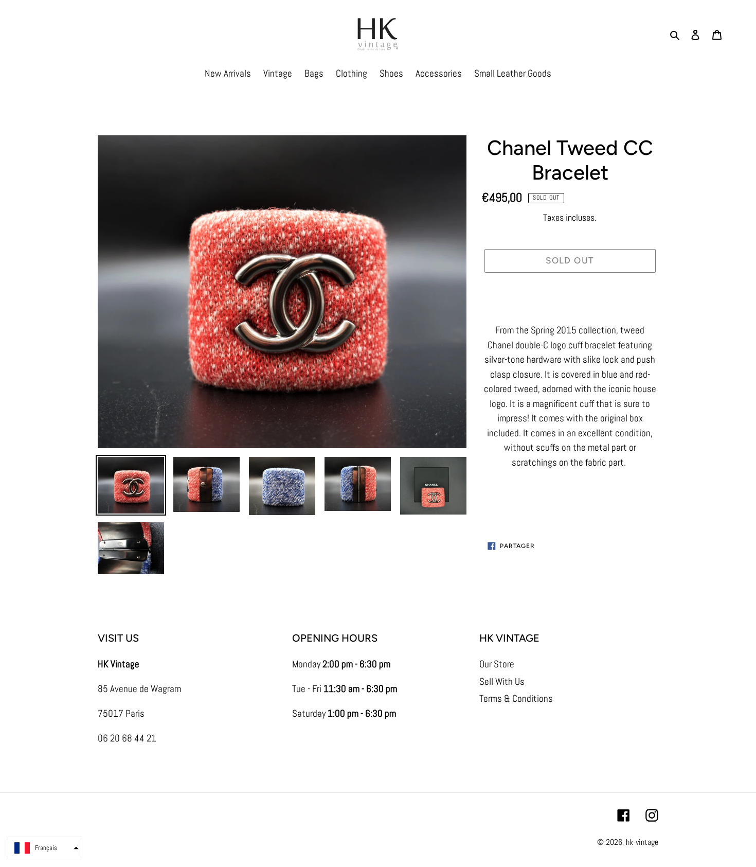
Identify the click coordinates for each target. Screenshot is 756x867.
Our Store (496, 664)
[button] (45, 848)
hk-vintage (642, 842)
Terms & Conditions (516, 698)
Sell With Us (502, 681)
